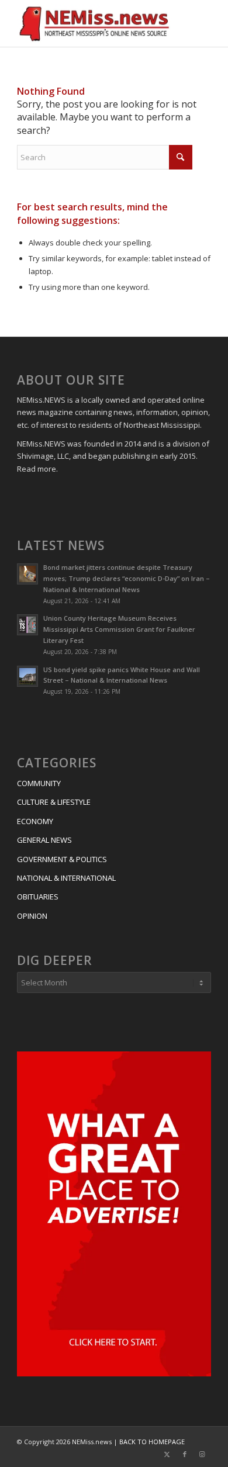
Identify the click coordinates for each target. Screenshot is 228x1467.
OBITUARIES (37, 896)
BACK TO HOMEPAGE (152, 1441)
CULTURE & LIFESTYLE (54, 802)
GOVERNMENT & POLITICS (62, 859)
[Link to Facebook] (185, 1454)
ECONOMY (35, 821)
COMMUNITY (39, 783)
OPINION (32, 916)
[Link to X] (167, 1454)
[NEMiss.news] (94, 23)
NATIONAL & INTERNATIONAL (66, 878)
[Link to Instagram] (202, 1454)
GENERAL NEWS (44, 840)
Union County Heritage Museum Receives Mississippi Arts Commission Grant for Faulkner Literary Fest (119, 629)
